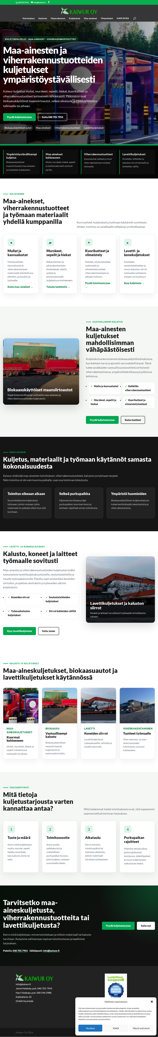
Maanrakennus (58, 18)
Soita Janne (48, 631)
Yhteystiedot (107, 18)
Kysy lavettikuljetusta (19, 631)
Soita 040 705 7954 (52, 117)
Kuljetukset (74, 18)
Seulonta (42, 18)
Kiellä (116, 1028)
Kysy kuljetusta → (134, 283)
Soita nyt (146, 925)
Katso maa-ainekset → (20, 286)
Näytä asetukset (141, 1028)
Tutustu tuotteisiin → (58, 286)
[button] (151, 1001)
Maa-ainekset (90, 18)
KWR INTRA (123, 18)
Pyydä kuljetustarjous (19, 117)
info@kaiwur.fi (51, 950)
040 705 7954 (20, 950)
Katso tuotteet (133, 419)
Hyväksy (90, 1028)
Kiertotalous (29, 18)
